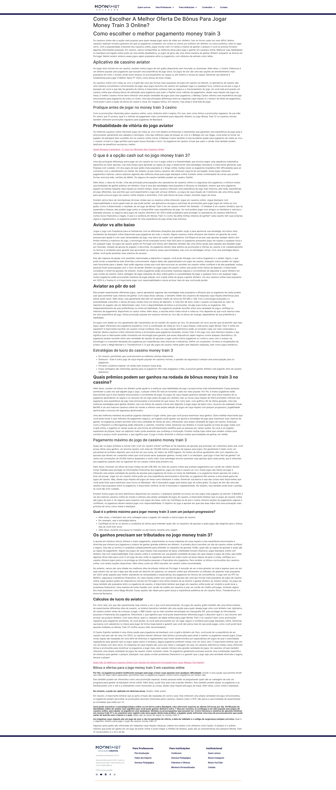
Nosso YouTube (215, 762)
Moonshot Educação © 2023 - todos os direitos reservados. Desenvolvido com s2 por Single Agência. (110, 762)
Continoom (176, 753)
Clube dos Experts (143, 758)
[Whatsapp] (115, 774)
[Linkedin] (106, 774)
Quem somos (144, 7)
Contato (224, 7)
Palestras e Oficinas (180, 762)
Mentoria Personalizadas (183, 767)
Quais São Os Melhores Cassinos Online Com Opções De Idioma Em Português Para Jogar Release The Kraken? (148, 662)
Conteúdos (207, 7)
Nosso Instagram (216, 758)
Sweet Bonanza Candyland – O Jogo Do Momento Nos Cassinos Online (128, 149)
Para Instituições (186, 7)
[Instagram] (97, 774)
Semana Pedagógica (144, 762)
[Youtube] (101, 774)
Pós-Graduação (142, 753)
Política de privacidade (104, 770)
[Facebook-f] (110, 774)
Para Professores (163, 7)
